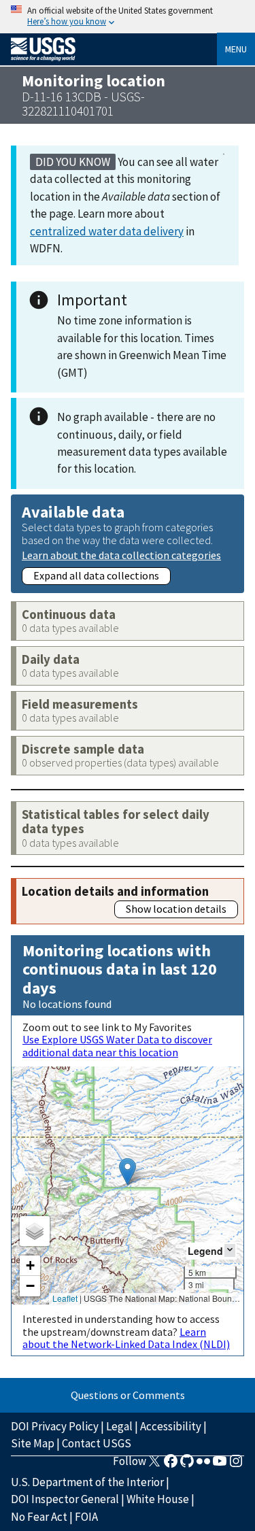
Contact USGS (96, 1443)
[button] (127, 1171)
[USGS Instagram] (236, 1465)
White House (157, 1499)
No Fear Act (39, 1516)
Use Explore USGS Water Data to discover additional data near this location (117, 1045)
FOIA (86, 1516)
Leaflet (65, 1298)
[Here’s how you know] (127, 16)
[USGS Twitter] (154, 1465)
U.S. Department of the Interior (87, 1482)
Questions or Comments (128, 1395)
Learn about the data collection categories (121, 554)
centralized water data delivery (107, 231)
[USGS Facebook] (171, 1465)
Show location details (176, 908)
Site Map (32, 1443)
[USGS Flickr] (203, 1465)
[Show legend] (229, 1250)
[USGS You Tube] (219, 1465)
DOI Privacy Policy (55, 1426)
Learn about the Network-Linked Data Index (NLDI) (126, 1338)
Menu (236, 49)
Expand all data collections (96, 575)
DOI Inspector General (65, 1499)
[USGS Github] (187, 1465)
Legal (119, 1426)
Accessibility (170, 1426)
